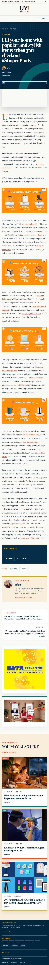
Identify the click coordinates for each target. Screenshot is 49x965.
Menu (44, 18)
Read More (7, 802)
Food (37, 941)
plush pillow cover (36, 377)
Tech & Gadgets (14, 945)
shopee (24, 569)
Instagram (25, 538)
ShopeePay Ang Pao (17, 523)
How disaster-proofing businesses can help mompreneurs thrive (23, 796)
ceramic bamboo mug (30, 434)
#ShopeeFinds (14, 569)
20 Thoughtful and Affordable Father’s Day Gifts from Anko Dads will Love (24, 901)
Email (24, 559)
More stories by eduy (23, 598)
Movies (23, 945)
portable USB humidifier (20, 384)
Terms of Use (14, 962)
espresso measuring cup (28, 442)
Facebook (36, 538)
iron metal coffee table (29, 224)
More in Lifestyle (9, 752)
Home (4, 29)
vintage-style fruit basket (31, 313)
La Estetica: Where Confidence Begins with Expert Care (24, 849)
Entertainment (19, 941)
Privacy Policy (5, 962)
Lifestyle (12, 29)
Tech (11, 941)
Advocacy (5, 945)
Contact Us (22, 962)
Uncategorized (29, 941)
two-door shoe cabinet (33, 234)
